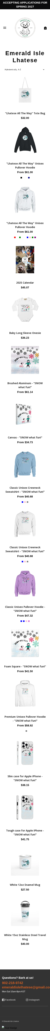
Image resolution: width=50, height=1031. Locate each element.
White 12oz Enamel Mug (25, 885)
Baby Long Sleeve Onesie (25, 333)
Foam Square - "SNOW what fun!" (25, 666)
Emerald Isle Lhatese (25, 108)
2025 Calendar (25, 282)
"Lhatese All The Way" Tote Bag (25, 113)
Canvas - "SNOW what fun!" (25, 437)
